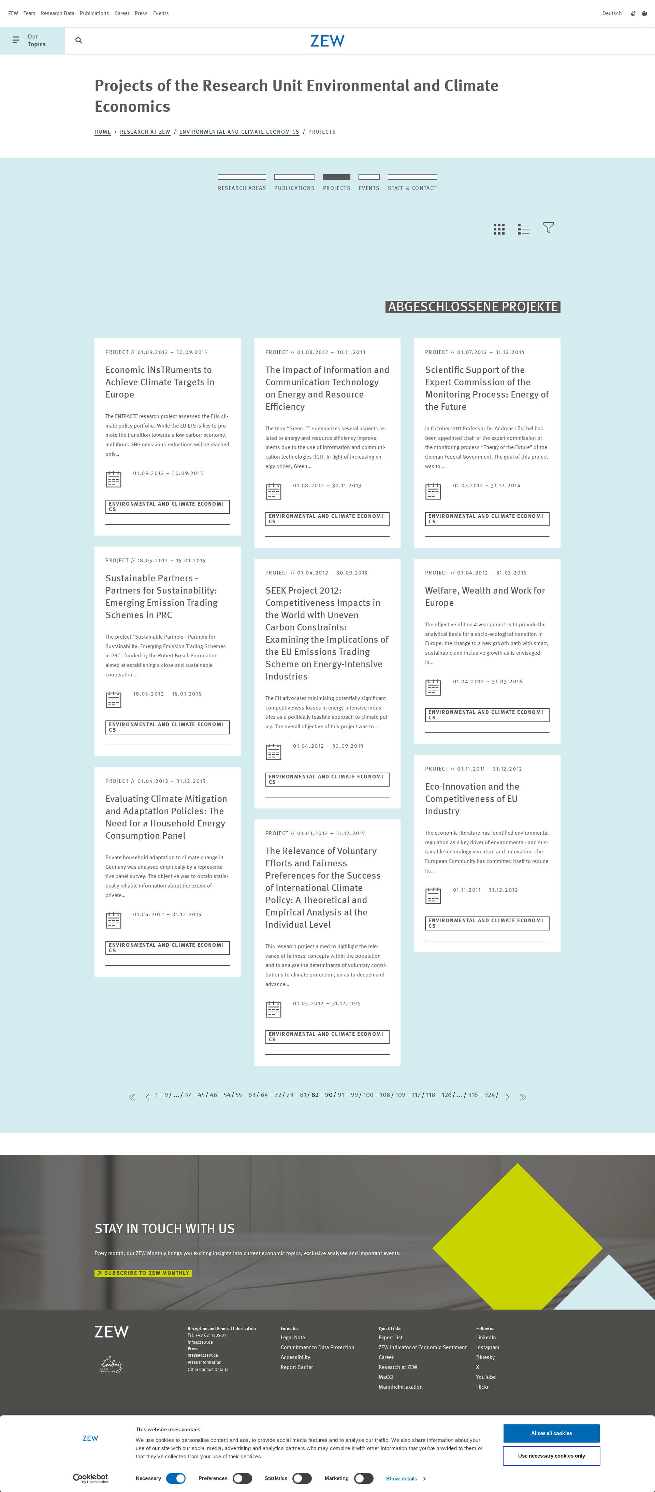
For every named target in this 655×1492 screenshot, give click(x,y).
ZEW (13, 13)
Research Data (57, 13)
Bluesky (485, 1357)
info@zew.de (200, 1342)
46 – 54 (220, 1095)
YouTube (486, 1377)
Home (102, 132)
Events (161, 13)
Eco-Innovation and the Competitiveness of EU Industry (472, 799)
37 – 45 (195, 1095)
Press (141, 13)
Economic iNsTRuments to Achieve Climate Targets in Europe (160, 383)
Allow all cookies (551, 1433)
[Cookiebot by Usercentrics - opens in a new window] (90, 1479)
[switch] (242, 1478)
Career (122, 13)
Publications (94, 13)
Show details (401, 1478)
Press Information (204, 1362)
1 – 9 (161, 1095)
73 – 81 (296, 1095)
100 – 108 (376, 1095)
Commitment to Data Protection (317, 1348)
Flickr (482, 1387)
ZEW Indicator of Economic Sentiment (423, 1348)
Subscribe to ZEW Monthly (146, 1273)
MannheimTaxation (401, 1387)
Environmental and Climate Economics (239, 132)
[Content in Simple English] (644, 13)
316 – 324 (481, 1095)
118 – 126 (439, 1095)
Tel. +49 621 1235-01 (207, 1335)
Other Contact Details (208, 1370)
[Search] (78, 41)
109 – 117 (408, 1095)
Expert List (391, 1338)
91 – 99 (348, 1095)
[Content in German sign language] (633, 13)
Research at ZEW (145, 132)
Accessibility (295, 1357)
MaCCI (386, 1377)
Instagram (487, 1348)
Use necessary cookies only (551, 1456)
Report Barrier (297, 1367)
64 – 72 (271, 1095)
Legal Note (293, 1338)
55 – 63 (246, 1095)
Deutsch (612, 13)
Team (29, 13)
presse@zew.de (203, 1355)
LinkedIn (486, 1338)
